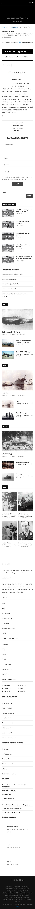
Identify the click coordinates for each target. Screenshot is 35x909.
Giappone (5, 654)
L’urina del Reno (6, 794)
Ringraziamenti (8, 899)
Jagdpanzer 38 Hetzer (23, 462)
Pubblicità (17, 899)
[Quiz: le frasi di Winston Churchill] (8, 248)
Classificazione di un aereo (10, 764)
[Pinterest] (14, 880)
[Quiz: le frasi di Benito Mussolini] (8, 224)
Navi (3, 608)
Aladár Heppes (23, 514)
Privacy (27, 895)
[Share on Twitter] (14, 73)
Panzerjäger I (20, 474)
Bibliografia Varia (7, 728)
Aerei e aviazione (7, 708)
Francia (4, 659)
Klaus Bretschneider (25, 543)
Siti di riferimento (7, 733)
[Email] (20, 880)
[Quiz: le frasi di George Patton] (8, 236)
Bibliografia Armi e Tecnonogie (14, 895)
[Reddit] (23, 880)
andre (9, 845)
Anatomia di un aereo (8, 774)
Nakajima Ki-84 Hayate (14, 284)
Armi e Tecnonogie (8, 723)
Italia (3, 649)
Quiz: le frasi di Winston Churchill (23, 246)
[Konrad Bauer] (9, 530)
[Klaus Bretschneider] (25, 530)
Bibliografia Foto (23, 888)
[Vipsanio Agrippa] (8, 416)
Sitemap (29, 899)
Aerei (3, 603)
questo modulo (18, 573)
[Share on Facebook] (12, 72)
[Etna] (8, 404)
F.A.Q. (23, 899)
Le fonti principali (7, 703)
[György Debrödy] (9, 501)
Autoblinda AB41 (12, 279)
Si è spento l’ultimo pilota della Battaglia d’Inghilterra (14, 785)
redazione (10, 34)
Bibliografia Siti (11, 891)
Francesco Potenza (13, 826)
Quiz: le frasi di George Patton (22, 234)
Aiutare (17, 901)
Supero (17, 906)
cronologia (6, 65)
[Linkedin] (17, 880)
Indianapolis (18, 274)
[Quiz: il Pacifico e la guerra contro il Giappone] (8, 213)
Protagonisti (5, 623)
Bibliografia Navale (9, 893)
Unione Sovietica (7, 669)
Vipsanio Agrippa (21, 413)
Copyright (9, 897)
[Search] (33, 3)
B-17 (20, 42)
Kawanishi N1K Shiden (23, 352)
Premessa (26, 897)
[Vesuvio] (17, 380)
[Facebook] (11, 880)
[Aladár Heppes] (25, 501)
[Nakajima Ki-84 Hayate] (8, 343)
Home (3, 27)
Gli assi (4, 769)
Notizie (4, 633)
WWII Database (7, 754)
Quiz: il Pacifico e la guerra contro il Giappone (23, 210)
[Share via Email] (24, 72)
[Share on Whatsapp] (22, 72)
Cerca (4, 192)
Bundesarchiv (6, 759)
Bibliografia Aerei (11, 888)
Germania (5, 644)
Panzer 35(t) (7, 454)
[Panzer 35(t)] (17, 441)
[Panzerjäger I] (8, 477)
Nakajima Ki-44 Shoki (11, 332)
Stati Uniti (5, 674)
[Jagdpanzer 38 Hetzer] (8, 465)
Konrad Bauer (6, 543)
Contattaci (9, 886)
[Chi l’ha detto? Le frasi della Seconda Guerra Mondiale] (8, 259)
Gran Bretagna (6, 664)
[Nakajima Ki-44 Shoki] (17, 319)
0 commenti (12, 334)
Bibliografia (25, 886)
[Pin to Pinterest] (16, 72)
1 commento (26, 342)
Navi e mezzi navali (8, 713)
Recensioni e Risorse (8, 628)
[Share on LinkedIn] (18, 72)
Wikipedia (5, 749)
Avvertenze (17, 886)
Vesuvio (5, 393)
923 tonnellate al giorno (9, 790)
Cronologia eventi (14, 27)
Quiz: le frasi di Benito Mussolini (22, 222)
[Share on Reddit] (20, 72)
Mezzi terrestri (6, 613)
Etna (17, 401)
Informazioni (18, 897)
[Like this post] (10, 72)
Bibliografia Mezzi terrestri (24, 893)
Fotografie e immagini (8, 737)
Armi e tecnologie (7, 618)
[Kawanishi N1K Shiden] (8, 355)
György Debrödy (7, 514)
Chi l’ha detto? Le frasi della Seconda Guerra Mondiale (24, 257)
